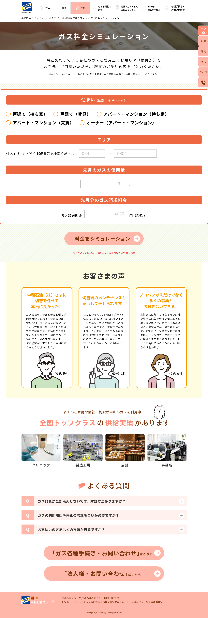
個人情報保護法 (154, 602)
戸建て (30, 114)
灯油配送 (114, 602)
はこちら (102, 553)
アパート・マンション (136, 114)
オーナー (121, 122)
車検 (105, 602)
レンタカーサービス (132, 602)
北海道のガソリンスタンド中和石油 (81, 602)
